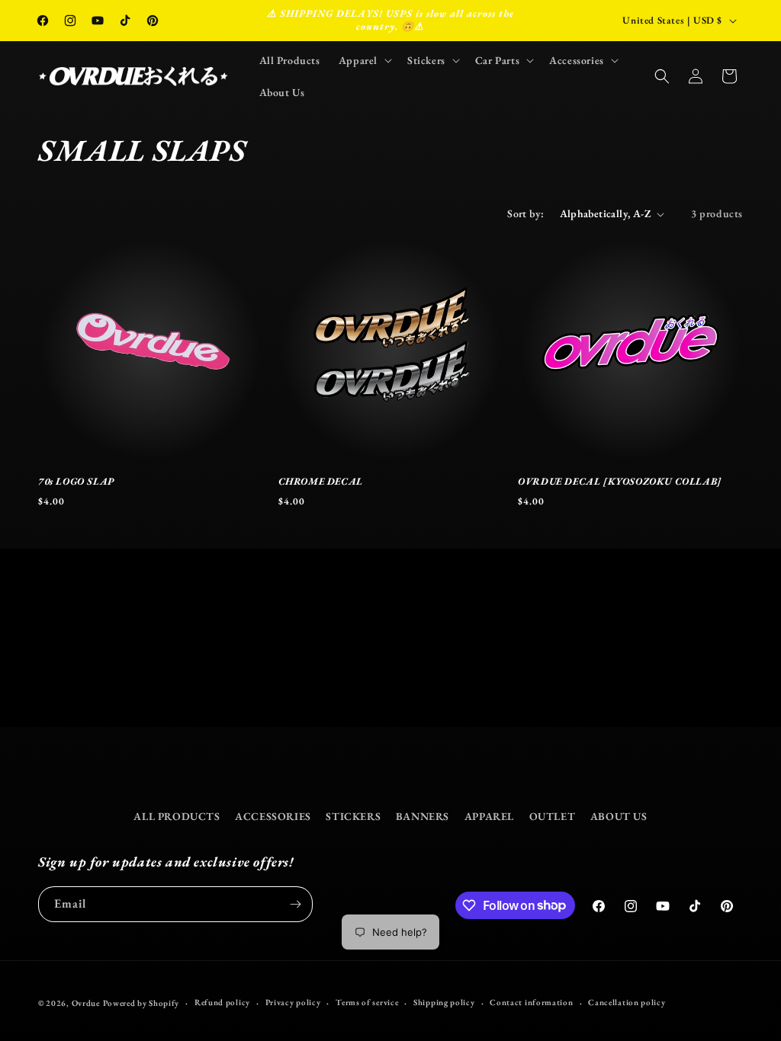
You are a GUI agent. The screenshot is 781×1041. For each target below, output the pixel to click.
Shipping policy (444, 1002)
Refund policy (222, 1002)
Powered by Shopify (141, 1003)
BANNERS (422, 816)
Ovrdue (86, 1003)
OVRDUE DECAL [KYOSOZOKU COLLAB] (620, 482)
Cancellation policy (626, 1002)
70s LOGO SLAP (76, 482)
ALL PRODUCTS (176, 816)
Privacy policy (293, 1002)
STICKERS (353, 816)
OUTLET (552, 816)
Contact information (531, 1002)
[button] (363, 60)
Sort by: (525, 213)
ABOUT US (619, 816)
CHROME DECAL (320, 482)
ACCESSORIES (273, 816)
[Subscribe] (295, 904)
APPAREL (489, 816)
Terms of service (367, 1002)
